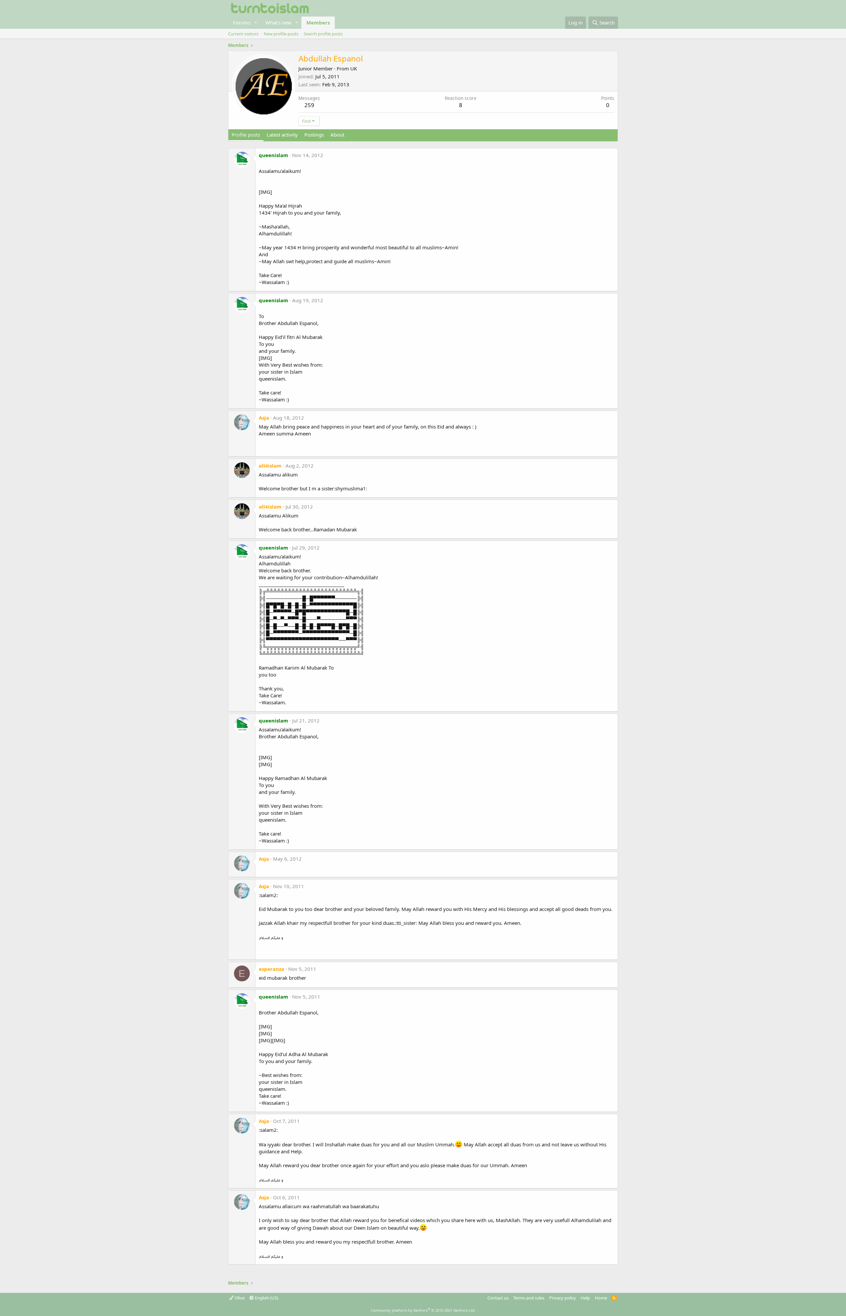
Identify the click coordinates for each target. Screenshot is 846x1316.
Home (601, 1298)
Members (318, 22)
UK (353, 68)
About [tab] (337, 134)
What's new (278, 22)
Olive (239, 1298)
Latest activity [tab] (282, 134)
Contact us (498, 1298)
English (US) (266, 1298)
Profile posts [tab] (246, 134)
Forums (241, 22)
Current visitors (243, 34)
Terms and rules (528, 1298)
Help (585, 1298)
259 (309, 105)
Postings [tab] (314, 134)
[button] (255, 23)
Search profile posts (323, 34)
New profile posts (281, 34)
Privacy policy (562, 1298)
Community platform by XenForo (423, 1310)
